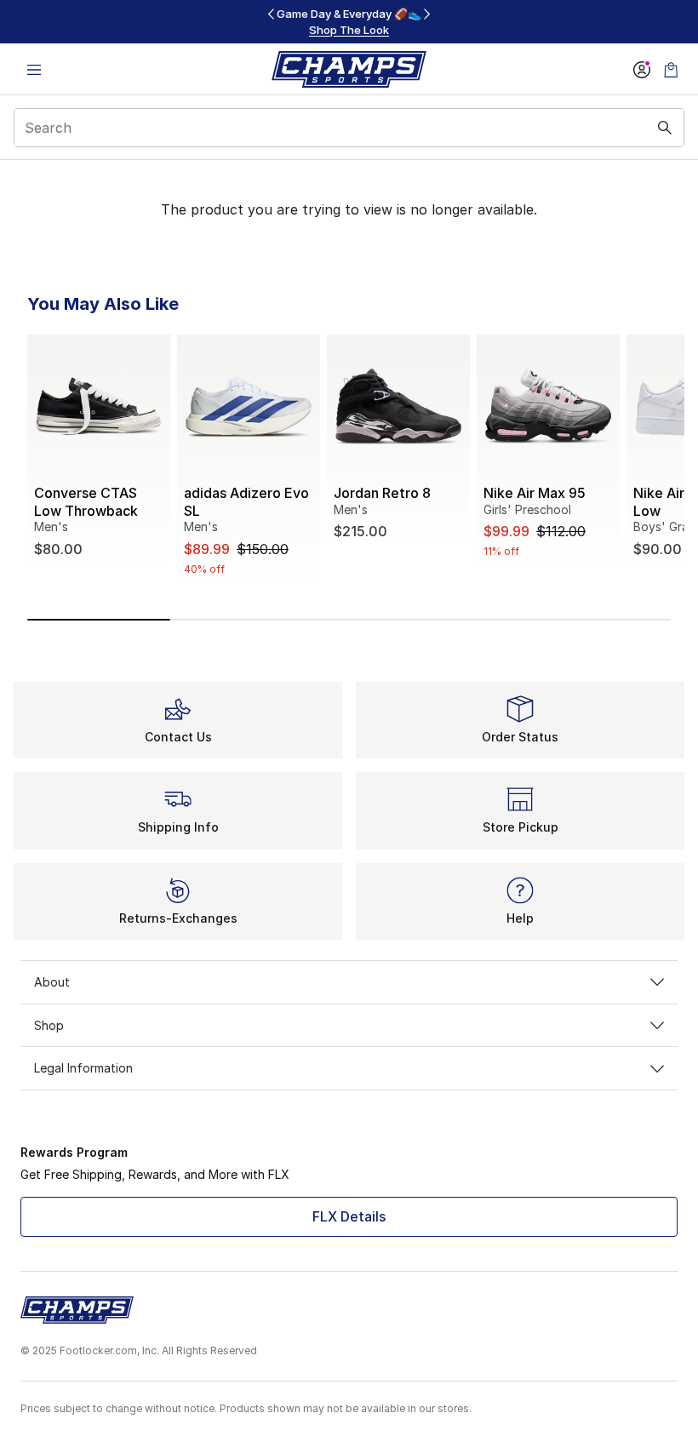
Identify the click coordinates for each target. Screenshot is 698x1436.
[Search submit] (665, 127)
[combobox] (349, 127)
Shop (49, 1025)
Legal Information (83, 1068)
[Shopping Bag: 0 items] (671, 69)
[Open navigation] (34, 69)
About (52, 982)
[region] (349, 22)
